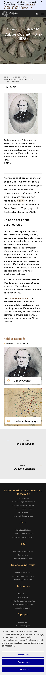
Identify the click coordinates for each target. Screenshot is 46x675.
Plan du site (23, 622)
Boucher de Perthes (19, 298)
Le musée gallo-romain (23, 509)
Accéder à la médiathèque (17, 343)
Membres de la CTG (23, 572)
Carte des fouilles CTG (23, 604)
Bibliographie (23, 597)
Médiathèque (23, 594)
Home (6, 77)
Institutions (23, 555)
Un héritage (23, 512)
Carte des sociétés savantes (23, 601)
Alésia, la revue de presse (23, 537)
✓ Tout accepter (23, 662)
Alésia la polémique (23, 530)
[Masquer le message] (41, 1)
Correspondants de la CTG (23, 576)
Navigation (11, 87)
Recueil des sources (23, 608)
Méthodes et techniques (23, 551)
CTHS (20, 200)
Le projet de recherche (23, 516)
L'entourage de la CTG (23, 579)
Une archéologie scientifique (23, 501)
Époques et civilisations (23, 558)
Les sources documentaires (23, 533)
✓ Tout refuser (23, 669)
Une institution (23, 498)
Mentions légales (23, 625)
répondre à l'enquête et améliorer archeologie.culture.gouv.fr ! (19, 6)
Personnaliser (23, 654)
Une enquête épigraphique (23, 505)
